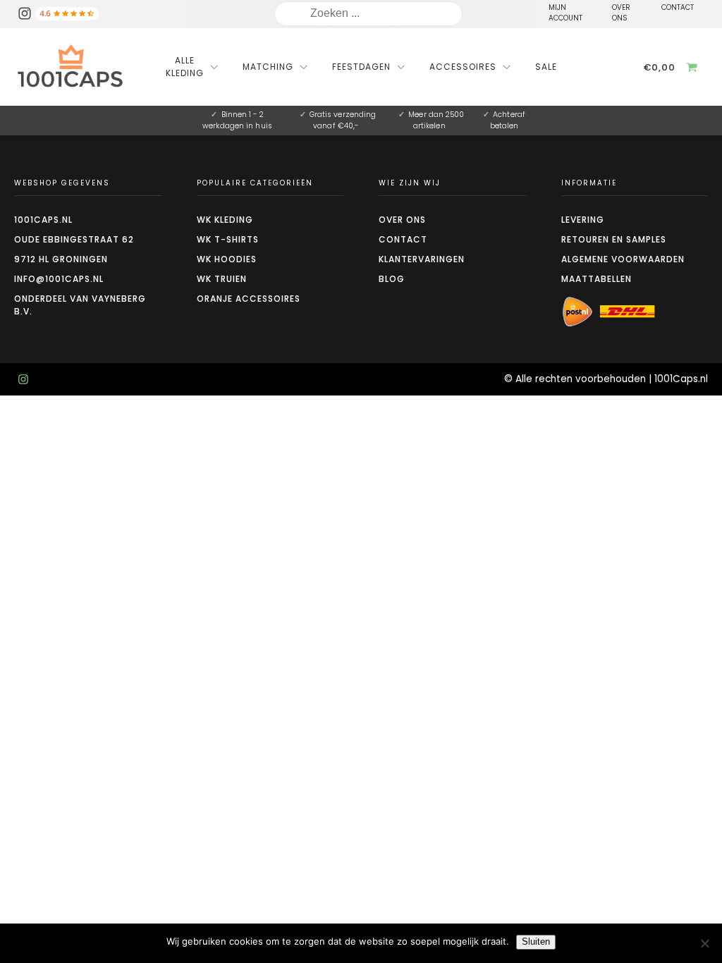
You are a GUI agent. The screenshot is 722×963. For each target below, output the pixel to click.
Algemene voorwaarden (623, 259)
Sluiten (536, 941)
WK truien (222, 279)
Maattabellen (596, 279)
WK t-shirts (228, 239)
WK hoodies (227, 259)
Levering (582, 220)
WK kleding (225, 220)
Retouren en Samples (613, 239)
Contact (403, 239)
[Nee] (704, 943)
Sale (546, 67)
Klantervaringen (422, 259)
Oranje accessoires (248, 299)
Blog (392, 279)
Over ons (402, 220)
